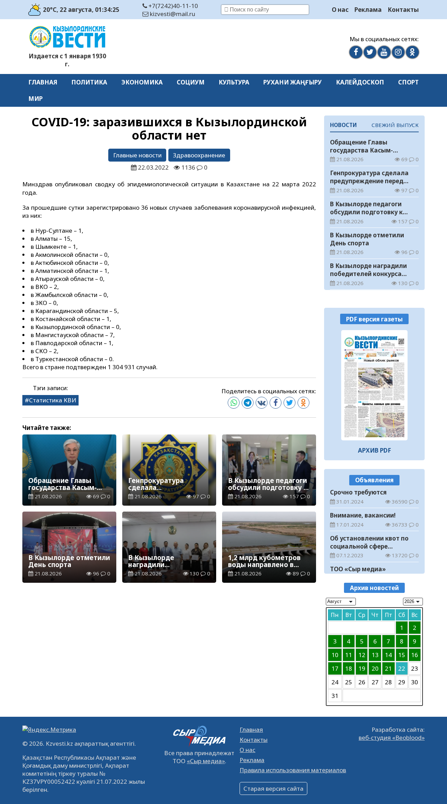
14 (388, 655)
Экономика (142, 82)
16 (414, 655)
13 (375, 655)
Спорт (408, 82)
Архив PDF (374, 450)
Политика (89, 82)
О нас (340, 10)
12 (361, 655)
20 (375, 668)
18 (348, 668)
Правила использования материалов (293, 770)
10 (334, 655)
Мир (35, 99)
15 (401, 655)
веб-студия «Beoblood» (392, 738)
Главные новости (137, 155)
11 (348, 655)
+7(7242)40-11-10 (172, 6)
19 (361, 668)
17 (334, 668)
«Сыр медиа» (206, 761)
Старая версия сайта (273, 788)
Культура (234, 82)
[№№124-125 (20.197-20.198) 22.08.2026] (374, 385)
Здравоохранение (199, 155)
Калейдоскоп (360, 82)
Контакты (403, 10)
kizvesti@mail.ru (171, 14)
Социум (191, 82)
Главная (42, 82)
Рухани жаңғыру (292, 82)
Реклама (368, 10)
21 (388, 668)
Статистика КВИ (52, 400)
